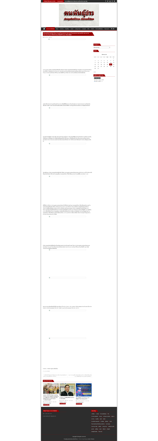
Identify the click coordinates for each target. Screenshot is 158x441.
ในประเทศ (100, 431)
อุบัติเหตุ (96, 429)
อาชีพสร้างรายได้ (111, 426)
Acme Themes (91, 439)
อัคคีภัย (99, 426)
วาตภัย (110, 421)
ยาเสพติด (102, 421)
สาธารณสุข (108, 423)
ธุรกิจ (101, 418)
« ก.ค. (94, 72)
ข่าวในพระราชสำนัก (106, 416)
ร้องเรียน (106, 421)
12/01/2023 (79, 400)
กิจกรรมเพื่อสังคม (103, 413)
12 (104, 62)
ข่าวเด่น (100, 416)
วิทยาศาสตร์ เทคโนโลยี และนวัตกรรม (98, 423)
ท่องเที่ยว (97, 418)
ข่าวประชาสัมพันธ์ (47, 371)
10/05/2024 (62, 400)
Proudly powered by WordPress (71, 439)
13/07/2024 (46, 401)
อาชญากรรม (104, 426)
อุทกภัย (92, 429)
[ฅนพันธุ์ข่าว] (44, 28)
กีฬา (108, 413)
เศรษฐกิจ (108, 429)
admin (51, 37)
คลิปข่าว (112, 416)
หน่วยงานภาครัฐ (94, 426)
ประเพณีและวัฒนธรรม (95, 421)
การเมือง (97, 413)
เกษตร (100, 429)
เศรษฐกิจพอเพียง (94, 431)
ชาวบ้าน (92, 418)
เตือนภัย (104, 429)
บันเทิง (104, 418)
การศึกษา (93, 413)
